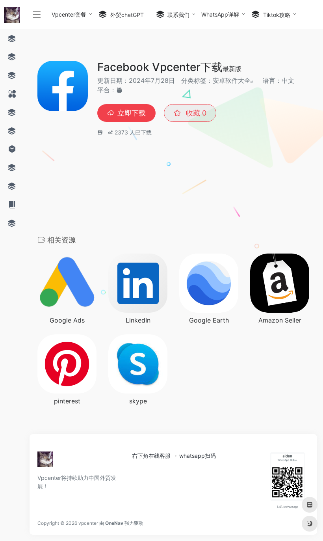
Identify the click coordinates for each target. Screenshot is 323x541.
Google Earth (209, 320)
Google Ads (67, 320)
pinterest (67, 401)
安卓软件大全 (232, 80)
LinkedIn (138, 320)
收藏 (195, 113)
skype (138, 401)
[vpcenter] (45, 462)
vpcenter (88, 523)
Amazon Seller (279, 320)
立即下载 (131, 113)
